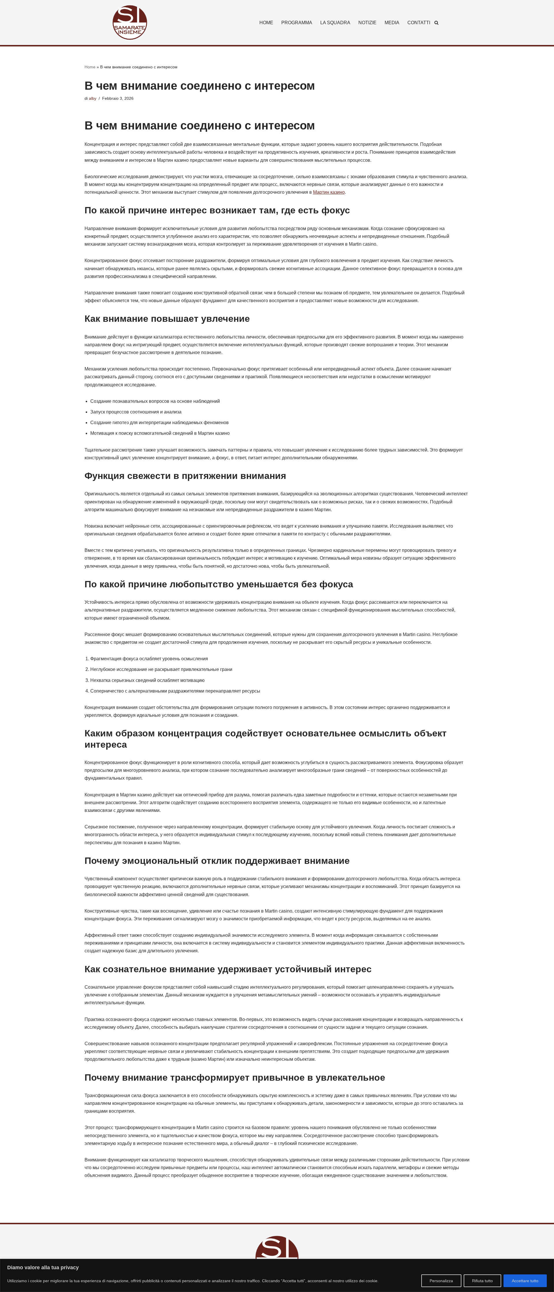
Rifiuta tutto (482, 1280)
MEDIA (392, 22)
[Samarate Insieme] (130, 22)
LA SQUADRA (335, 22)
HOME (266, 22)
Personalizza (441, 1280)
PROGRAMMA (296, 22)
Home (90, 67)
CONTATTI (418, 22)
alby (92, 98)
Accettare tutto (525, 1280)
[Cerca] (436, 22)
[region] (277, 1275)
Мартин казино (329, 192)
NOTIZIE (367, 22)
